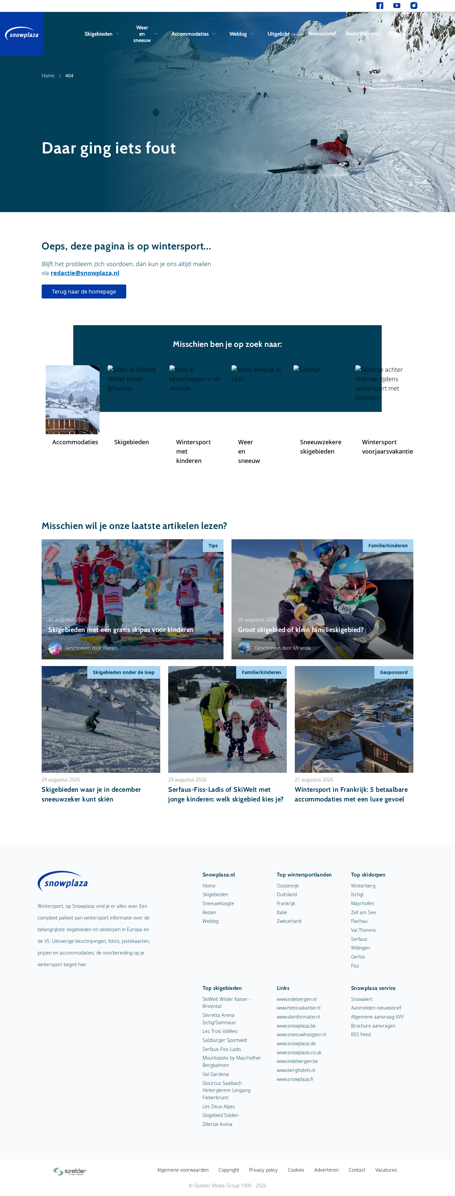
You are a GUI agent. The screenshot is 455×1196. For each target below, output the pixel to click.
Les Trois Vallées (220, 1031)
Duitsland (287, 894)
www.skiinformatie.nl (298, 1017)
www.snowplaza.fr (295, 1079)
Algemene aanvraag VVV (377, 1017)
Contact (357, 1170)
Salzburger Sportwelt (225, 1040)
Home (48, 75)
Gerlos (358, 957)
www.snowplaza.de (296, 1043)
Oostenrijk (288, 885)
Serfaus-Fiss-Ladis (222, 1049)
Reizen (209, 912)
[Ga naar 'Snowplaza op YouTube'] (396, 5)
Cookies (296, 1170)
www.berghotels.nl (296, 1070)
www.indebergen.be (297, 1061)
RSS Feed (361, 1034)
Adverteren (326, 1170)
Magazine (400, 33)
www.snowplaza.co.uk (299, 1052)
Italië (282, 912)
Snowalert (361, 999)
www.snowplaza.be (296, 1026)
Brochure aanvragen (373, 1026)
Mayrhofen (362, 903)
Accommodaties (190, 34)
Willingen (360, 948)
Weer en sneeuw (142, 33)
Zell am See (363, 912)
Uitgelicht (278, 34)
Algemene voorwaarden (183, 1170)
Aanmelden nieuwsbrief (376, 1008)
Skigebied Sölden (220, 1115)
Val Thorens (363, 930)
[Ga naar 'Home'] (21, 33)
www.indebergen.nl (296, 999)
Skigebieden (99, 34)
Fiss (355, 966)
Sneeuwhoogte (218, 903)
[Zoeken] (416, 33)
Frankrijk (286, 903)
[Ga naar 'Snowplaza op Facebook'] (379, 5)
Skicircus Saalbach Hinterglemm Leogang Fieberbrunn (226, 1090)
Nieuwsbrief (322, 33)
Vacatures (386, 1170)
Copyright (229, 1170)
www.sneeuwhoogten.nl (301, 1034)
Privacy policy (263, 1170)
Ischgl (357, 894)
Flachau (359, 921)
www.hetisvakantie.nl (298, 1008)
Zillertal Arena (217, 1124)
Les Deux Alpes (219, 1106)
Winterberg (363, 885)
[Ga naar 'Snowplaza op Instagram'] (413, 5)
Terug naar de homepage (84, 291)
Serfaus (359, 939)
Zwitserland (289, 921)
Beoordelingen (362, 33)
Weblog (238, 34)
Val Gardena (216, 1074)
